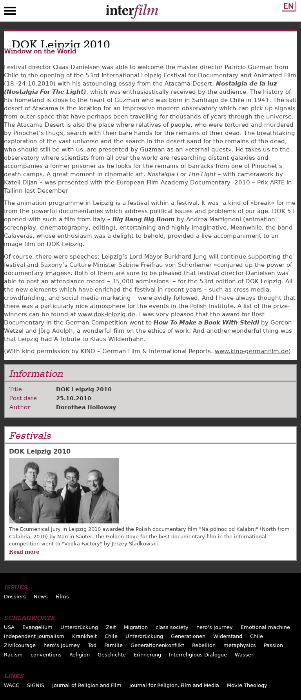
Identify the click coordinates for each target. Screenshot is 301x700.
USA (9, 627)
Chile (111, 636)
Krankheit (84, 636)
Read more (24, 551)
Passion (273, 645)
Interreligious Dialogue (198, 655)
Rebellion (204, 645)
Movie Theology (247, 685)
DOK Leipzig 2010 (84, 389)
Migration (136, 627)
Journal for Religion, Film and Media (174, 685)
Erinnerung (147, 655)
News (41, 597)
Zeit (111, 627)
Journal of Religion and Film (86, 685)
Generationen (188, 636)
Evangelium (37, 627)
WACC (11, 685)
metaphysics (239, 645)
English (288, 5)
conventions (46, 655)
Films (62, 597)
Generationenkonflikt (157, 645)
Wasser (244, 655)
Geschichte (112, 655)
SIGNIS (35, 685)
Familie (113, 645)
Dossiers (15, 597)
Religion (79, 655)
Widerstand (227, 636)
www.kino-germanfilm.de (251, 351)
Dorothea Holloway (86, 407)
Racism (13, 655)
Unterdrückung (79, 627)
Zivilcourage (20, 645)
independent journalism (34, 636)
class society (172, 627)
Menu (10, 12)
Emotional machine (265, 627)
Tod (92, 645)
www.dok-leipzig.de (106, 314)
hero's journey (214, 627)
